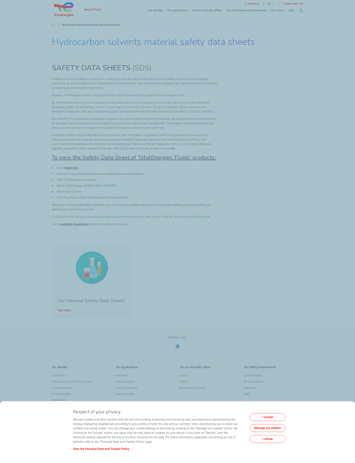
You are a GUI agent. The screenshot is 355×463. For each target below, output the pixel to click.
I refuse (267, 439)
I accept (267, 417)
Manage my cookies (267, 428)
